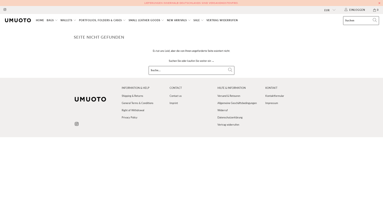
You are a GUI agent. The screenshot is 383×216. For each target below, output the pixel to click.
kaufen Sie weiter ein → (200, 60)
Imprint (174, 103)
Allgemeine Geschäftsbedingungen (237, 103)
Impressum (271, 103)
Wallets (66, 20)
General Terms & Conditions (137, 103)
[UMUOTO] (18, 20)
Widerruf (222, 110)
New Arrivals (177, 20)
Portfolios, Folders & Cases (101, 20)
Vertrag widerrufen (222, 20)
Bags (51, 20)
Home (40, 20)
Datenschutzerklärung (230, 117)
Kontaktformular (274, 95)
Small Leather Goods (145, 20)
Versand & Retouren (228, 95)
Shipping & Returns (132, 95)
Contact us (176, 95)
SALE (197, 20)
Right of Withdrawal (133, 110)
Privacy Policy (129, 117)
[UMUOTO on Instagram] (4, 9)
